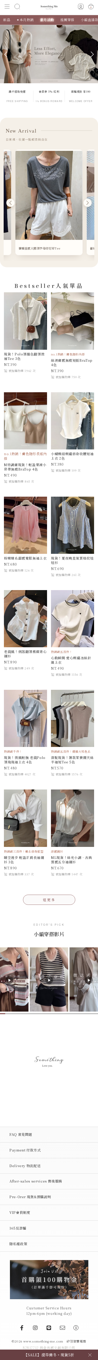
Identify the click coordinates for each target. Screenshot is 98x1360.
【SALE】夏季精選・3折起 (49, 1354)
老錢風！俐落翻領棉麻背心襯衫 (25, 653)
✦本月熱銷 (25, 19)
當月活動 (47, 19)
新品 (6, 19)
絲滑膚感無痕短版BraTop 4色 (72, 362)
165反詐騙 (17, 1228)
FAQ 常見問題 (20, 1134)
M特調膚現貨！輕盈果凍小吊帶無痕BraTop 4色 (25, 467)
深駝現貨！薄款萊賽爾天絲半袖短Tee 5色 (72, 759)
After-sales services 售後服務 (35, 1181)
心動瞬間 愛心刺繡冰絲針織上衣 (71, 660)
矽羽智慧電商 (76, 1341)
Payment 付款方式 (25, 1150)
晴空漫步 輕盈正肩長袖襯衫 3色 (24, 859)
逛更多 (49, 899)
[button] (7, 7)
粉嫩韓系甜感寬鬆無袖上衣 (25, 558)
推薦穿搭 (67, 19)
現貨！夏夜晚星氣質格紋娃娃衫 (72, 560)
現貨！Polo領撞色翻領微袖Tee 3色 (24, 356)
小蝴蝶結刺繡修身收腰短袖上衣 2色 (72, 456)
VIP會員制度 (19, 1212)
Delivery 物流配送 (25, 1165)
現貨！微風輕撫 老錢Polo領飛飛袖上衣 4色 (24, 759)
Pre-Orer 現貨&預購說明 (30, 1196)
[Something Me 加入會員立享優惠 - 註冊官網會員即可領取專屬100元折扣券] (49, 1279)
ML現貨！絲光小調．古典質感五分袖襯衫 (71, 859)
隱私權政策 (18, 1243)
